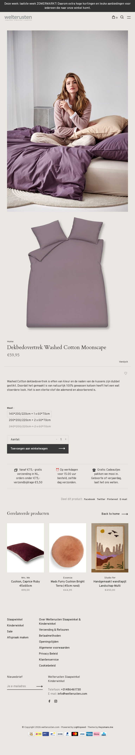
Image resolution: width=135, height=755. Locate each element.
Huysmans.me (105, 727)
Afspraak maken (17, 637)
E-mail (123, 499)
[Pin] (46, 735)
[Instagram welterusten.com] (55, 701)
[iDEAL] (38, 735)
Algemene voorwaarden (54, 648)
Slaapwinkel (14, 620)
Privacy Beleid (48, 654)
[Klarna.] (97, 735)
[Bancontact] (53, 735)
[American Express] (89, 735)
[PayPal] (67, 735)
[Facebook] (49, 701)
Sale (10, 631)
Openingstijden (49, 642)
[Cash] (31, 735)
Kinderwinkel (15, 625)
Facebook (89, 499)
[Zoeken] (122, 17)
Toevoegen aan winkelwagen (29, 449)
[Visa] (82, 735)
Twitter (101, 499)
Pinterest (112, 499)
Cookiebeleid (47, 666)
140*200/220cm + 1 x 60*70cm (29, 414)
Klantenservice (49, 660)
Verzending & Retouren (54, 630)
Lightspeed (80, 727)
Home (10, 341)
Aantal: (15, 439)
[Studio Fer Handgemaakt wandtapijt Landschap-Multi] (109, 547)
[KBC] (104, 735)
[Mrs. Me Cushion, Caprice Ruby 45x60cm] (25, 547)
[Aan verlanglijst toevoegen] (125, 374)
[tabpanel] (25, 560)
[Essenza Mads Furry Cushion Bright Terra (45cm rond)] (67, 547)
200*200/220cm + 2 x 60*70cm (30, 420)
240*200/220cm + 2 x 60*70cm (30, 426)
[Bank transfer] (60, 735)
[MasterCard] (75, 735)
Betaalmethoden (50, 636)
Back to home (111, 514)
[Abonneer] (38, 686)
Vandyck (123, 361)
